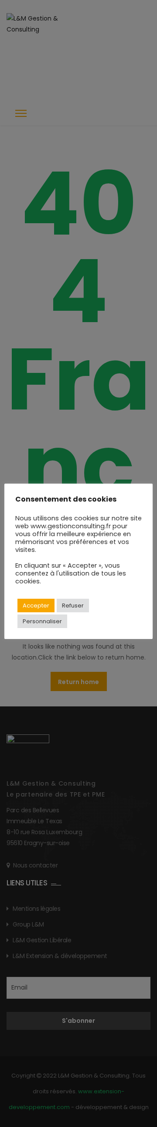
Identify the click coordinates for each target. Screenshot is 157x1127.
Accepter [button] (36, 605)
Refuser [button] (73, 605)
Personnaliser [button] (42, 621)
